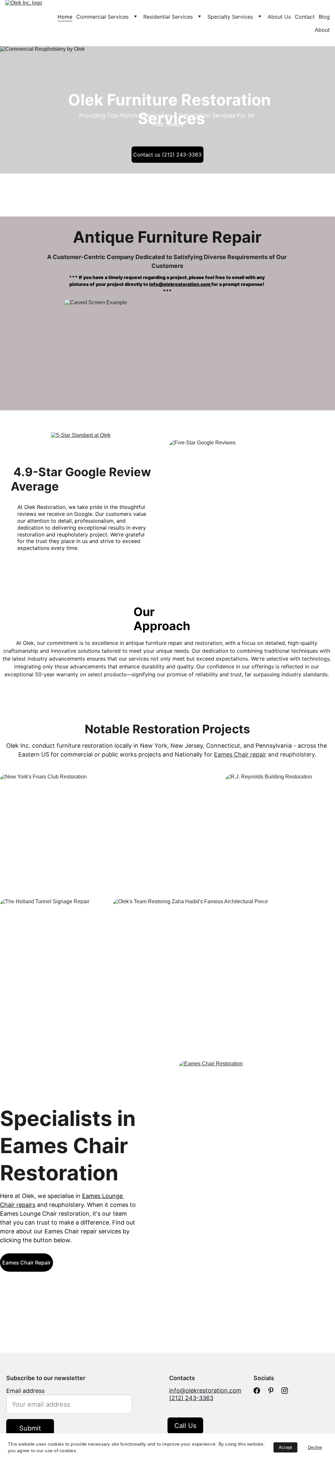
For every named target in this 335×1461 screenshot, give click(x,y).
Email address (25, 1390)
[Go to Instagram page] (284, 1391)
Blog (324, 16)
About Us (279, 16)
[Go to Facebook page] (257, 1391)
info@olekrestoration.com (180, 284)
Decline (315, 1447)
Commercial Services (102, 16)
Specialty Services (230, 16)
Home (65, 16)
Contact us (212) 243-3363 (167, 154)
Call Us (185, 1426)
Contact (305, 16)
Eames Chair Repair (26, 1262)
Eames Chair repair (240, 754)
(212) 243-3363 (191, 1398)
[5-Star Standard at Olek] (83, 448)
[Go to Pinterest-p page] (271, 1391)
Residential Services (168, 16)
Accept (285, 1447)
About (322, 30)
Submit (30, 1428)
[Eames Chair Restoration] (257, 1146)
